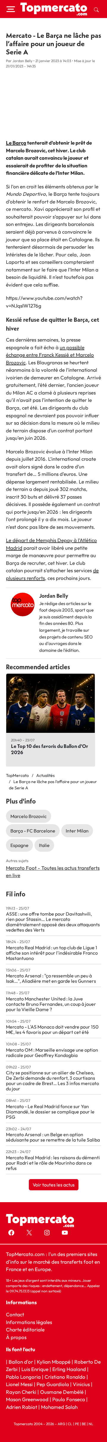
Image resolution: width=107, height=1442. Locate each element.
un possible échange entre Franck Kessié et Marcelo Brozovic (50, 355)
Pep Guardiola (53, 1384)
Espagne (19, 845)
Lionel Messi (19, 1384)
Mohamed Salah (59, 1407)
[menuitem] (96, 9)
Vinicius (81, 1384)
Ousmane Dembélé (62, 1391)
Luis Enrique (34, 1369)
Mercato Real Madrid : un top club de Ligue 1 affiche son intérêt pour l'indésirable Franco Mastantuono (52, 953)
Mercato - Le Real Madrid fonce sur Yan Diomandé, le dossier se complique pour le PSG (50, 1112)
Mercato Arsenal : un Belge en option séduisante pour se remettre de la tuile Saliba (53, 1137)
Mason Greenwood (28, 1399)
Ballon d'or (21, 1361)
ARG (61, 1424)
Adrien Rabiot (21, 1407)
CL (70, 1424)
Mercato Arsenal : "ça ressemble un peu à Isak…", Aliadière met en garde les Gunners (51, 978)
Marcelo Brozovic (28, 816)
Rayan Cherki (21, 1391)
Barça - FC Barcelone (32, 831)
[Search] (96, 9)
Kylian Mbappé (53, 1361)
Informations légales (29, 1322)
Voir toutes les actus (54, 1185)
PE (77, 1424)
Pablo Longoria (23, 1376)
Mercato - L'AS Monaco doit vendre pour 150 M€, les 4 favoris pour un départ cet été (52, 1029)
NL (91, 1424)
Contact (15, 1314)
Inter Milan (77, 831)
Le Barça (16, 143)
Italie (44, 845)
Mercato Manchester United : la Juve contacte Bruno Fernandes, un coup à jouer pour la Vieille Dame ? (51, 1004)
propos (18, 1337)
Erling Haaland (69, 1369)
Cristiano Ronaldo (65, 1376)
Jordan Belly (53, 595)
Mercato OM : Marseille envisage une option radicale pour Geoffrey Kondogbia (52, 1052)
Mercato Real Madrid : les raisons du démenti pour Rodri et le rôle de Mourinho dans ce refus (53, 1163)
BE (84, 1424)
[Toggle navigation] (10, 9)
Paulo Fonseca (68, 1399)
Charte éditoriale (25, 1329)
